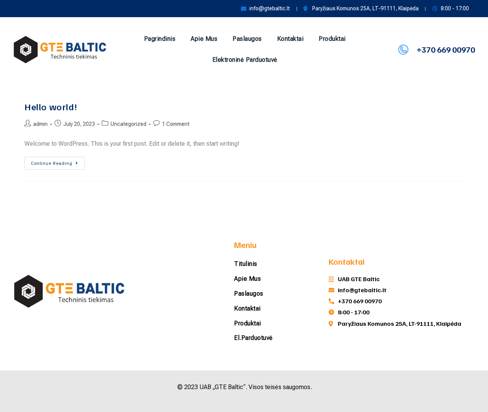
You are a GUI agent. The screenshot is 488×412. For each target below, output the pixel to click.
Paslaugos (247, 38)
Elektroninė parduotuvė (245, 59)
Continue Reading (58, 161)
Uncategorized (128, 124)
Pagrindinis (160, 38)
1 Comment (175, 124)
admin (40, 124)
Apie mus (204, 38)
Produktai (332, 38)
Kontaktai (290, 38)
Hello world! (50, 106)
